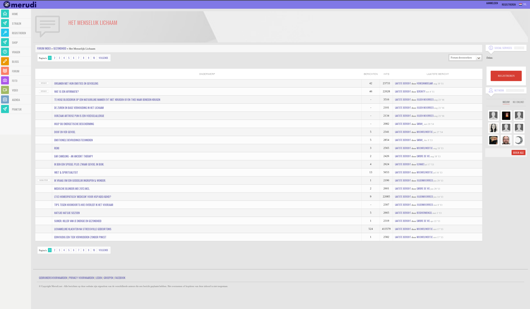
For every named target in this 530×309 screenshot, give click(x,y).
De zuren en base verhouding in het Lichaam (79, 108)
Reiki (56, 148)
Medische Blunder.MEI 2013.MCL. (72, 188)
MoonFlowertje (425, 132)
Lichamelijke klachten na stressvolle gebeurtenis (82, 229)
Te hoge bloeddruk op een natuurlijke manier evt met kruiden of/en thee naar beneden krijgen (107, 99)
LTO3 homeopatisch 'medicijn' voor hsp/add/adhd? (82, 197)
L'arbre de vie (423, 156)
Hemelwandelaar (425, 83)
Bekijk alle (518, 152)
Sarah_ (420, 123)
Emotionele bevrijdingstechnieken (73, 140)
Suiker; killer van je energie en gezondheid (77, 221)
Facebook (120, 278)
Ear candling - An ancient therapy (73, 156)
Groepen (108, 278)
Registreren (509, 4)
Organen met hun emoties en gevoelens (76, 83)
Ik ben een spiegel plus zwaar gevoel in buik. (79, 164)
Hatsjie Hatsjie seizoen (67, 213)
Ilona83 (420, 164)
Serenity (421, 91)
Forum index (44, 48)
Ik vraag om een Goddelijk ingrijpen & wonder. (80, 180)
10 (94, 58)
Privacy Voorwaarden (81, 278)
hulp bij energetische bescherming (74, 124)
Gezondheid (59, 48)
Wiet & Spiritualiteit (66, 172)
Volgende (103, 58)
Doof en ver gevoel (64, 132)
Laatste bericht (403, 83)
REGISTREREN (506, 75)
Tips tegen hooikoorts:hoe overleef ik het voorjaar (83, 205)
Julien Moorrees (425, 99)
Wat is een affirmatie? (66, 91)
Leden (99, 278)
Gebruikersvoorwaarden (53, 278)
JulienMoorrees (425, 180)
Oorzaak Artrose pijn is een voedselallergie (79, 116)
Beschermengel (424, 212)
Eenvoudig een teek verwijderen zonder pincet (80, 237)
